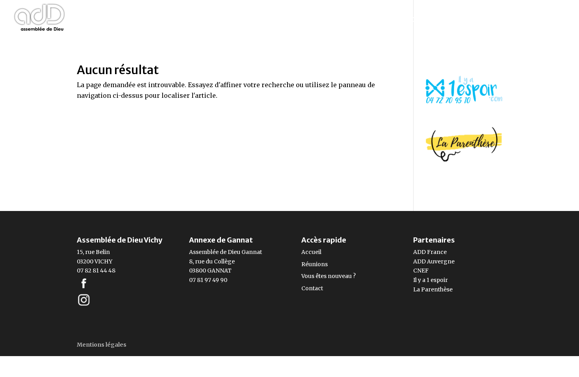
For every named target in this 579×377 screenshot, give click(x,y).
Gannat (251, 252)
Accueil (311, 252)
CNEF (421, 270)
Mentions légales (101, 344)
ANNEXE (501, 20)
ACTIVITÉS (310, 20)
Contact (312, 288)
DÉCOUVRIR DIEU (439, 20)
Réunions (314, 264)
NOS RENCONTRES (162, 20)
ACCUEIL (105, 20)
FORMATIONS (368, 20)
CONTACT (550, 20)
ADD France (430, 252)
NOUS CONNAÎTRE (244, 20)
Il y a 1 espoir (430, 280)
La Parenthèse (433, 289)
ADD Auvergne (434, 261)
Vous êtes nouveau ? (328, 276)
